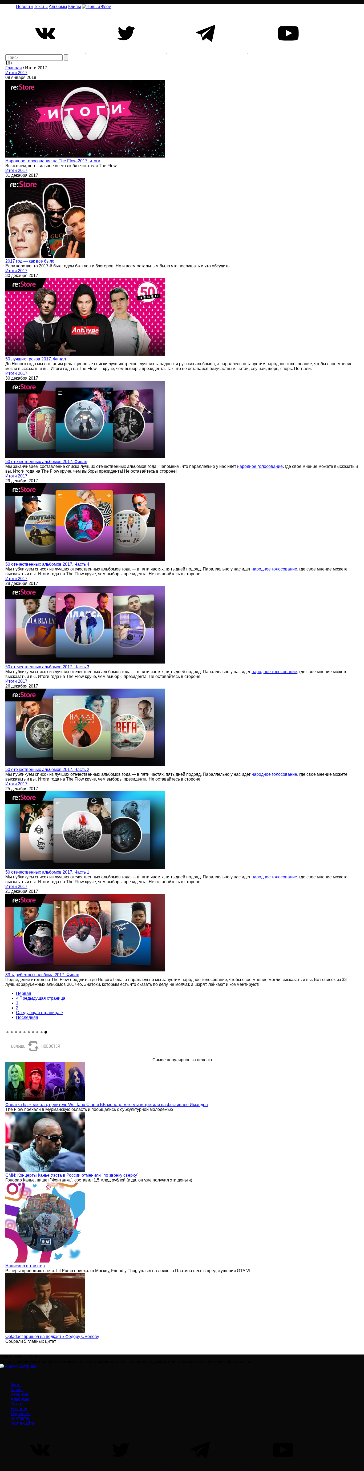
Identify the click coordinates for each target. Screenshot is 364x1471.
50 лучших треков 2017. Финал (35, 359)
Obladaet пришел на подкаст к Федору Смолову (52, 1336)
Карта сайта (22, 1423)
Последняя (27, 1017)
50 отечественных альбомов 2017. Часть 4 (47, 564)
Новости (24, 6)
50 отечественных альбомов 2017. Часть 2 (47, 769)
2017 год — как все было (29, 261)
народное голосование (260, 466)
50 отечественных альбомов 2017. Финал (46, 461)
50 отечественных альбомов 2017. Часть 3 (47, 667)
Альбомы (58, 6)
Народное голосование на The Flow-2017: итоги (52, 161)
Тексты (41, 6)
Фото (16, 1384)
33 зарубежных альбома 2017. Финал (42, 974)
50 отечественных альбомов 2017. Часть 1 (47, 872)
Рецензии (20, 1394)
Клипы (74, 6)
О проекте (21, 1413)
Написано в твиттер (25, 1266)
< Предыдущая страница (40, 998)
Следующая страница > (39, 1012)
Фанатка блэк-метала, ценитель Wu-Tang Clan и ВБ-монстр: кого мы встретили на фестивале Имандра (106, 1104)
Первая (23, 993)
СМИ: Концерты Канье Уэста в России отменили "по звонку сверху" (72, 1175)
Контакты (20, 1418)
